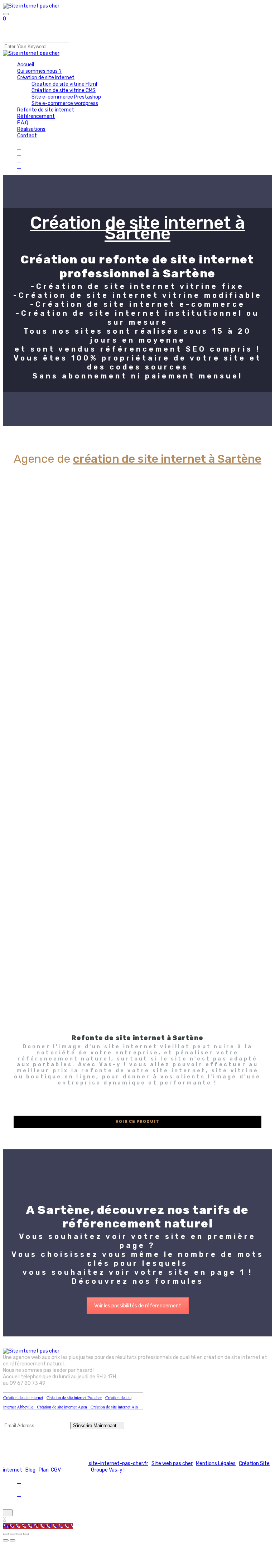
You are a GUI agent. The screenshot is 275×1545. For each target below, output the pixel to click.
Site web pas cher (172, 1463)
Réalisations (31, 129)
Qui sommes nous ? (39, 71)
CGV (56, 1470)
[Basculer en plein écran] (12, 1534)
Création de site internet (45, 78)
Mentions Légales (216, 1463)
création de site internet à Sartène (167, 459)
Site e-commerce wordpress (65, 103)
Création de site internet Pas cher (74, 1397)
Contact (27, 136)
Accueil (25, 65)
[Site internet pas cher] (31, 6)
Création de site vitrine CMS (64, 90)
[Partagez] (19, 1534)
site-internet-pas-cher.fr (118, 1463)
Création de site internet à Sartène (137, 228)
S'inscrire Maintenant (95, 1425)
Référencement (36, 116)
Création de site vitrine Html (64, 84)
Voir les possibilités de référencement (137, 1306)
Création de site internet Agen (62, 1407)
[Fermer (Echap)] (26, 1534)
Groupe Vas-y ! (108, 1470)
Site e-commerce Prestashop (66, 97)
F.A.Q (22, 123)
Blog (30, 1470)
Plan (44, 1470)
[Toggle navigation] (6, 14)
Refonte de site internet (45, 110)
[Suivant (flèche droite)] (12, 1540)
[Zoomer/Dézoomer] (6, 1534)
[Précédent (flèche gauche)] (6, 1540)
